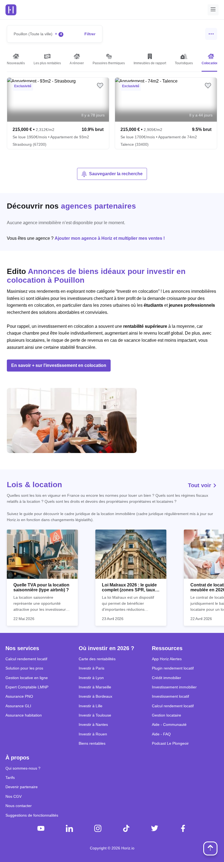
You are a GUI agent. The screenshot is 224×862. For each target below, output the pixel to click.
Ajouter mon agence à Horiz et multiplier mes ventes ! (110, 238)
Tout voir (200, 485)
